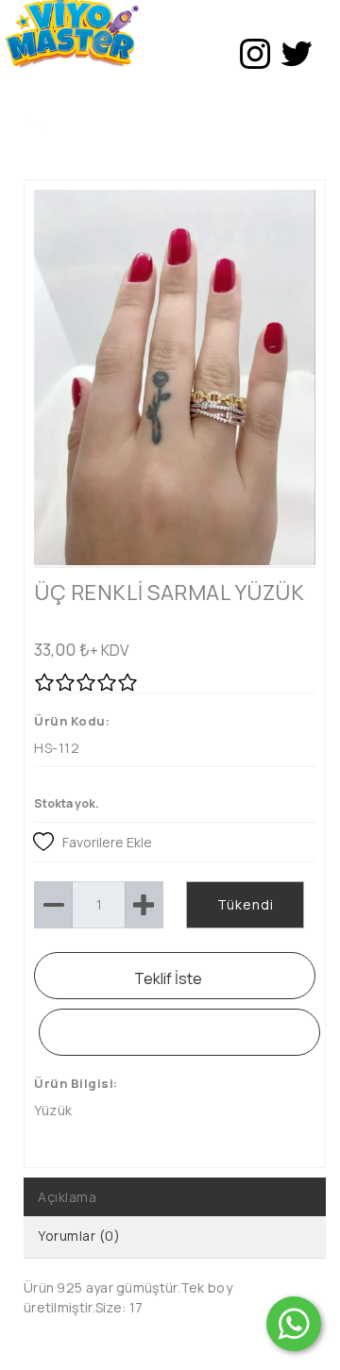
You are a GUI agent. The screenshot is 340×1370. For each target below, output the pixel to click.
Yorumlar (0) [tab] (79, 1236)
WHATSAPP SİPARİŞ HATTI (180, 1032)
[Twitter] (296, 54)
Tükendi (245, 904)
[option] (174, 377)
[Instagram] (255, 54)
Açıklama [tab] (67, 1197)
